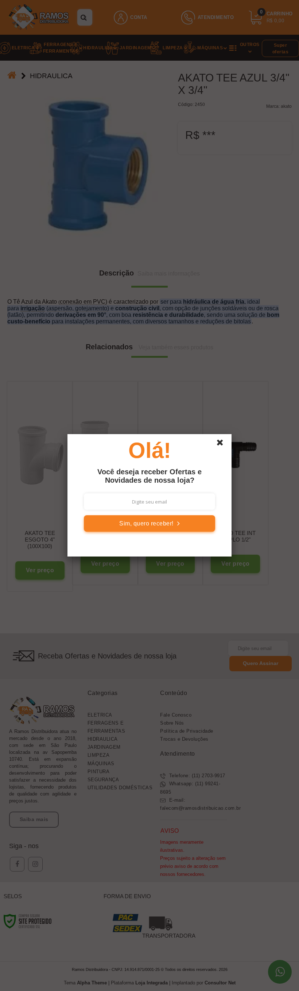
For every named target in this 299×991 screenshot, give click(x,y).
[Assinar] (149, 523)
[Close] (223, 444)
